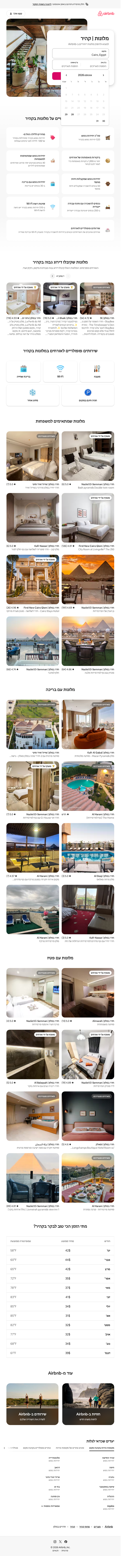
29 (66, 114)
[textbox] (95, 66)
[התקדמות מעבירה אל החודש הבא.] (66, 75)
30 (103, 121)
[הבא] (52, 276)
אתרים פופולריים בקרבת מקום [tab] (37, 1447)
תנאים (55, 1550)
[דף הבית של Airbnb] (106, 13)
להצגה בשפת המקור (42, 4)
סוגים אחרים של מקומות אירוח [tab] (70, 1447)
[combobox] (80, 55)
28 (72, 114)
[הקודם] (68, 276)
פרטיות (65, 1550)
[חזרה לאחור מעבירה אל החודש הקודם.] (103, 75)
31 (97, 121)
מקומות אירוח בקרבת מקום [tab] (101, 1447)
